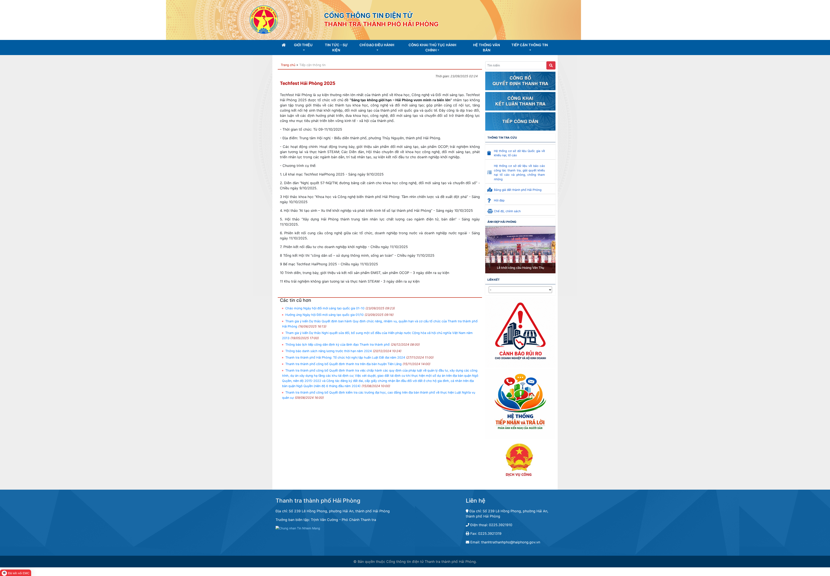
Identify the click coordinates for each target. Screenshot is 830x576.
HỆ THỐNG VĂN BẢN (486, 47)
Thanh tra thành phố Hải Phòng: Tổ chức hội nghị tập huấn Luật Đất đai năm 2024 (345, 357)
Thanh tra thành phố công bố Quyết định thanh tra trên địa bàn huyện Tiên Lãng (343, 364)
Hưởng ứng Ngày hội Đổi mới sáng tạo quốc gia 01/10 (324, 314)
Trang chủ (287, 65)
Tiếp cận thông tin (312, 65)
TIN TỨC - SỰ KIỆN (336, 47)
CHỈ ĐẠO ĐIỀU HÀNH (376, 45)
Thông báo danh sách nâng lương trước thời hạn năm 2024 (328, 351)
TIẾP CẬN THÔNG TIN (529, 45)
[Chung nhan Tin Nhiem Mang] (298, 528)
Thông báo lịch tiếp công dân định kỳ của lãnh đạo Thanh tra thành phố (337, 344)
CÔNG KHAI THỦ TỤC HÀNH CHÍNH (432, 47)
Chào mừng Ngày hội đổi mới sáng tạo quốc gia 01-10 (324, 308)
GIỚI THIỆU (303, 45)
